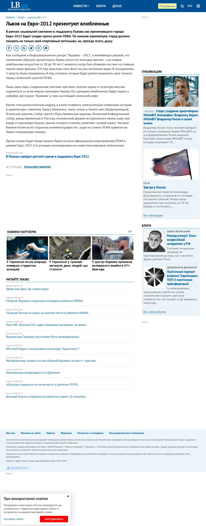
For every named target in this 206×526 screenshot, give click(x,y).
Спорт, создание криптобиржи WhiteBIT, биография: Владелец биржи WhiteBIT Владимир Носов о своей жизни (170, 117)
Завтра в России (154, 187)
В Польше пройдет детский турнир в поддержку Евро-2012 (47, 156)
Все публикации (153, 215)
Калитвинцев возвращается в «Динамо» (33, 372)
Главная (10, 17)
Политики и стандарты (90, 433)
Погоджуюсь (54, 519)
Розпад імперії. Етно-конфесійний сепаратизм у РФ (182, 239)
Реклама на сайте (31, 433)
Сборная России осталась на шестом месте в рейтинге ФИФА (47, 313)
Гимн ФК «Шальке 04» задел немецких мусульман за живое (46, 325)
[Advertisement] (70, 199)
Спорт (21, 17)
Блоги (101, 6)
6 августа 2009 (34, 17)
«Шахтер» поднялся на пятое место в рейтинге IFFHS (42, 384)
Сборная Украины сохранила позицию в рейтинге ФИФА (44, 301)
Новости (80, 6)
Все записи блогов (154, 312)
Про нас (10, 433)
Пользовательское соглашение (126, 433)
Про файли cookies (13, 519)
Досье (117, 6)
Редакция (66, 433)
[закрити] (68, 496)
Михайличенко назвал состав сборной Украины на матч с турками (51, 361)
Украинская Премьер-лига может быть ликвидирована (42, 337)
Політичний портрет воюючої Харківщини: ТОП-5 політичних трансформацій (182, 278)
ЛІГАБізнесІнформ (37, 167)
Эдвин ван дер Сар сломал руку (27, 289)
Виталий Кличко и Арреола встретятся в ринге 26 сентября (46, 396)
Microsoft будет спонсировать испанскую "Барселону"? (42, 349)
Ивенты (50, 433)
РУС (190, 6)
